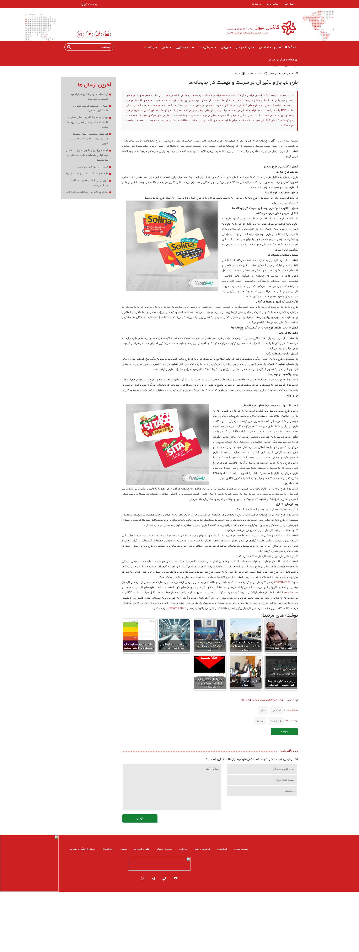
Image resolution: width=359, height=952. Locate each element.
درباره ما (256, 4)
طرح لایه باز (276, 721)
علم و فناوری (183, 47)
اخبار (263, 710)
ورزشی (225, 47)
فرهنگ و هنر (244, 47)
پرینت (284, 731)
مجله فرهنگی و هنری (281, 60)
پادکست (149, 47)
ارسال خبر (289, 4)
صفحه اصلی (285, 47)
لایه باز (260, 721)
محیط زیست (206, 47)
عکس (165, 47)
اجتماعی (264, 47)
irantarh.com (282, 582)
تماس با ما (272, 4)
